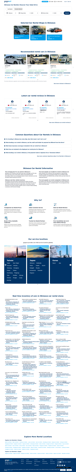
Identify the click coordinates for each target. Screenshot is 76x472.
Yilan (8, 275)
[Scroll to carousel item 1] (37, 120)
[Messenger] (62, 465)
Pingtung (16, 273)
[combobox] (51, 1)
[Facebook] (57, 465)
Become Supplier (29, 463)
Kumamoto (33, 270)
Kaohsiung (10, 273)
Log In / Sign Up (67, 1)
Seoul (54, 263)
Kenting (9, 280)
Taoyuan (9, 265)
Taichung (9, 268)
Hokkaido (38, 263)
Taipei (8, 263)
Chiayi (8, 270)
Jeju (60, 263)
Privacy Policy (52, 463)
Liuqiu (20, 277)
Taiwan (10, 260)
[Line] (60, 465)
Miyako (38, 268)
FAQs (35, 463)
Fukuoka (40, 270)
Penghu (15, 277)
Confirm (62, 470)
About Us (22, 461)
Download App (45, 1)
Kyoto (43, 265)
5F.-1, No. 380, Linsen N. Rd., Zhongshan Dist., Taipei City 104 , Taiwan (11, 462)
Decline (69, 470)
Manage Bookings (29, 461)
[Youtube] (64, 465)
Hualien (15, 275)
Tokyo (31, 265)
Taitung (21, 275)
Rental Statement (37, 461)
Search (67, 13)
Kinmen (9, 277)
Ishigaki (32, 268)
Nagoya (32, 273)
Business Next (44, 461)
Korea (55, 260)
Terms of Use (52, 461)
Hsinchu (15, 265)
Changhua (16, 268)
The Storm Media (45, 463)
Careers (22, 463)
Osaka (37, 265)
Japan (32, 260)
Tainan (14, 270)
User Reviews (36, 465)
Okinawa (32, 263)
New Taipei (16, 263)
